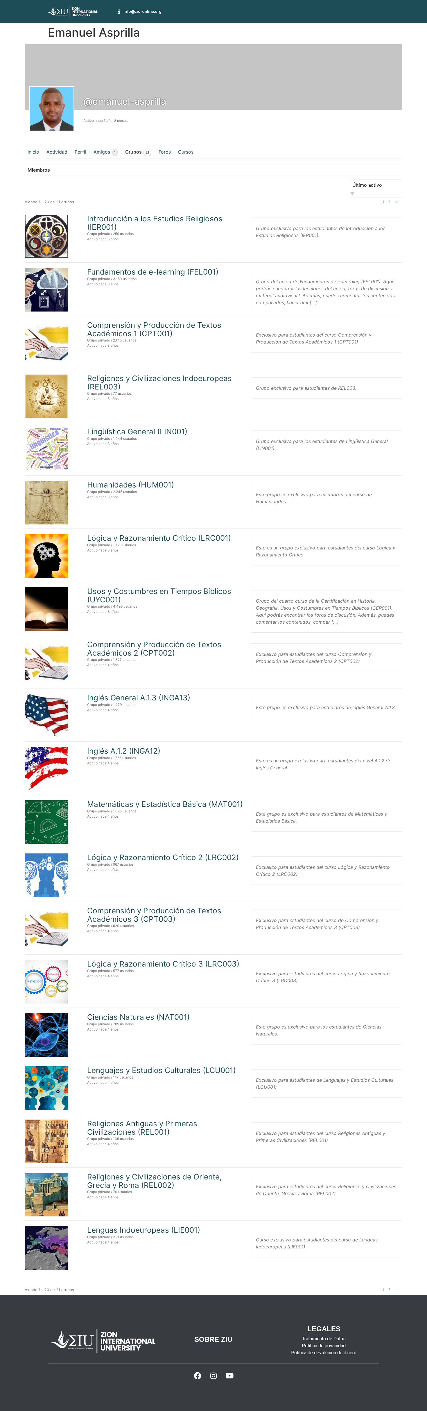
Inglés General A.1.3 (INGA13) (138, 697)
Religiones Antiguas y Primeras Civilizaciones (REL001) (142, 1127)
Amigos (105, 152)
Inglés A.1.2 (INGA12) (123, 750)
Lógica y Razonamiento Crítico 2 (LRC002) (163, 857)
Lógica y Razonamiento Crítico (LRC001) (159, 537)
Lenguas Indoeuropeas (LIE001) (143, 1229)
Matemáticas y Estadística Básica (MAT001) (165, 804)
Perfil (80, 152)
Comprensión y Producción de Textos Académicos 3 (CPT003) (154, 915)
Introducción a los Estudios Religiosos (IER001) (155, 223)
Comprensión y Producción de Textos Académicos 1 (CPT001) (154, 329)
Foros (165, 152)
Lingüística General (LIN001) (137, 431)
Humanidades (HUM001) (130, 484)
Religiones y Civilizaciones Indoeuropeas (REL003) (159, 382)
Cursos (185, 152)
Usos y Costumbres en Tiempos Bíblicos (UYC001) (159, 595)
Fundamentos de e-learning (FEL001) (152, 271)
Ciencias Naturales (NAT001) (138, 1017)
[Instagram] (213, 1375)
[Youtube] (229, 1375)
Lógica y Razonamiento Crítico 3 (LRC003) (163, 963)
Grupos (137, 152)
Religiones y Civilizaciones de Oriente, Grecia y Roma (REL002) (154, 1181)
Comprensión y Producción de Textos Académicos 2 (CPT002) (154, 648)
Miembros (39, 170)
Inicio (33, 152)
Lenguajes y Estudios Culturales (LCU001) (161, 1070)
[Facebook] (197, 1375)
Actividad (56, 152)
